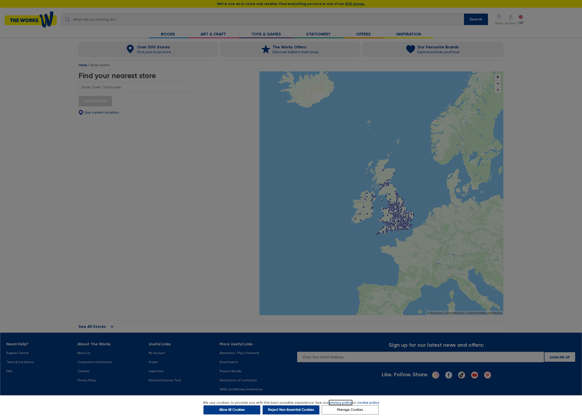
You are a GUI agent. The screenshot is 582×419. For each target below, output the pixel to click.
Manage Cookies (350, 410)
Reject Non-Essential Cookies (291, 410)
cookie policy (368, 402)
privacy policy (340, 402)
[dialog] (291, 407)
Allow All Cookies (232, 410)
